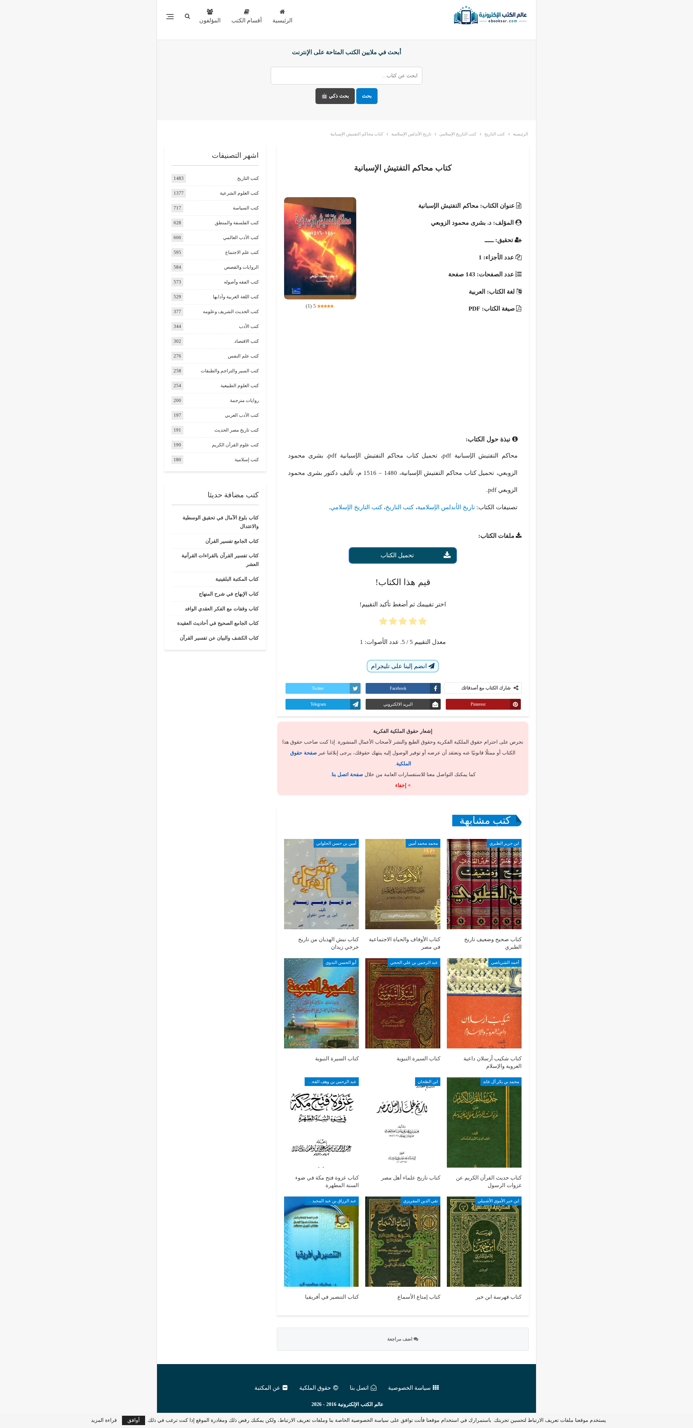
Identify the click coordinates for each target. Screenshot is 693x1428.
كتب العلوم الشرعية (239, 193)
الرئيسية (282, 20)
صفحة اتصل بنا (347, 774)
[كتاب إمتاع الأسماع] (402, 1242)
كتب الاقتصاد (246, 341)
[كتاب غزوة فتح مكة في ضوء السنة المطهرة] (321, 1122)
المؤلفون (210, 20)
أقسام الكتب (246, 20)
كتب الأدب (249, 326)
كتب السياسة (246, 208)
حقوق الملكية (315, 1388)
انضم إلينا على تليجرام (399, 666)
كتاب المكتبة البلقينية (237, 579)
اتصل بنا (359, 1388)
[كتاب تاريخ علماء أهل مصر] (402, 1122)
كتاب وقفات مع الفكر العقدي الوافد (222, 608)
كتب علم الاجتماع (242, 252)
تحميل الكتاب (397, 555)
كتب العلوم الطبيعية (240, 385)
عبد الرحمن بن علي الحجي (414, 962)
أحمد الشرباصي (505, 962)
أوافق (133, 1420)
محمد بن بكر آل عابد (501, 1081)
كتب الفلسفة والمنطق (237, 222)
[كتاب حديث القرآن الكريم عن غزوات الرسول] (484, 1122)
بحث (367, 96)
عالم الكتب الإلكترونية (360, 1404)
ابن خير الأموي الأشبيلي (498, 1200)
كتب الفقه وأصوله (241, 282)
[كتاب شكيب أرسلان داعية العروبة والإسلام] (484, 1003)
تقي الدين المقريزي (420, 1200)
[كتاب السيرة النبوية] (402, 1003)
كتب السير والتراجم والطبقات (230, 370)
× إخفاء (403, 785)
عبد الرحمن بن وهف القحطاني (330, 1081)
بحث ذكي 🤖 (335, 96)
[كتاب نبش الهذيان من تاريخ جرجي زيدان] (321, 884)
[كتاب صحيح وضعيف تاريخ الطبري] (484, 884)
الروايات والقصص (241, 267)
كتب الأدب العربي (242, 415)
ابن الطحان (428, 1081)
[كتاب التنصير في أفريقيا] (321, 1242)
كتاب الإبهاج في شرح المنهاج (229, 594)
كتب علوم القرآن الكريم (235, 444)
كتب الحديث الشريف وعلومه (231, 311)
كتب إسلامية (247, 459)
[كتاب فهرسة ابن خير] (484, 1242)
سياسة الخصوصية (409, 1388)
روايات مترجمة (244, 400)
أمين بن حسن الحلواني (336, 843)
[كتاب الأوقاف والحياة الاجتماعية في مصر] (402, 884)
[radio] (422, 623)
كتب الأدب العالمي (241, 237)
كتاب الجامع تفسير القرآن (232, 541)
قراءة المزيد (104, 1420)
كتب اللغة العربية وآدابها (236, 296)
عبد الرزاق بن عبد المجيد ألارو (330, 1200)
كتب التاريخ (399, 507)
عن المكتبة (267, 1388)
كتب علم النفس (243, 356)
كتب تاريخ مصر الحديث (236, 430)
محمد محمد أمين (423, 843)
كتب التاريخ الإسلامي (356, 507)
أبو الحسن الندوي (341, 962)
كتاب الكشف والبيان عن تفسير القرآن (219, 638)
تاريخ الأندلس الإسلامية (446, 507)
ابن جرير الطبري (504, 843)
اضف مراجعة (400, 1339)
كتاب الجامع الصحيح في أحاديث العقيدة (218, 623)
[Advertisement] (403, 370)
